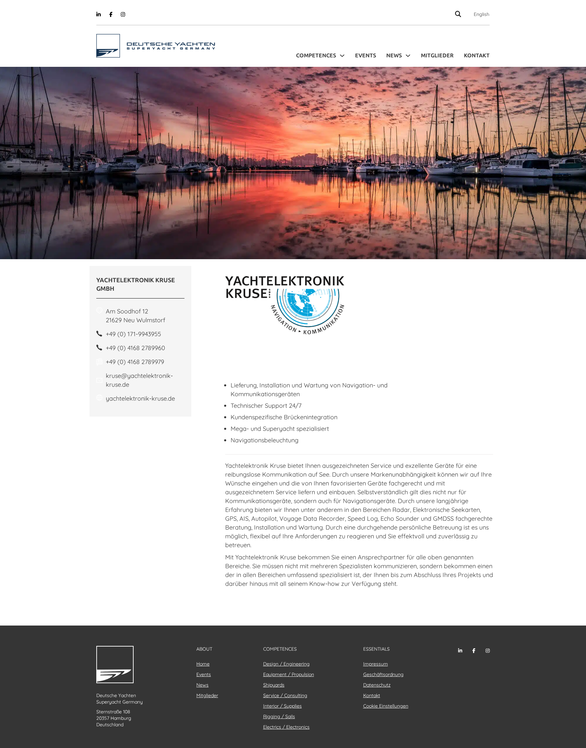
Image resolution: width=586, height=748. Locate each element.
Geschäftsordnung (383, 674)
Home (203, 664)
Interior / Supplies (282, 706)
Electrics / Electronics (286, 727)
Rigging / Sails (279, 716)
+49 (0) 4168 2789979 (135, 362)
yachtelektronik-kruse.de (140, 398)
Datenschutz (377, 685)
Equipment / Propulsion (288, 674)
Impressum (375, 664)
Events (365, 55)
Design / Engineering (286, 664)
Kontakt (477, 55)
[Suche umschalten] (458, 14)
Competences (316, 55)
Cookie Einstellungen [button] (385, 706)
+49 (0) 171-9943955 (133, 334)
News (394, 55)
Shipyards (274, 685)
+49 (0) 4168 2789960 (135, 348)
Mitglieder (437, 55)
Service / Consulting (285, 695)
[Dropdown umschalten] (342, 55)
